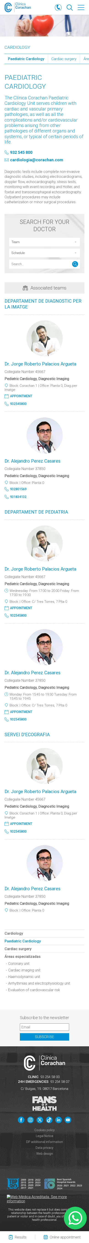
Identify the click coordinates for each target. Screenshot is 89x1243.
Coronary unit (18, 963)
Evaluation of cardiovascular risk (34, 990)
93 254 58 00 (50, 1077)
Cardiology (17, 47)
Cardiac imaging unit (24, 970)
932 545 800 (21, 152)
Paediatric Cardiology (26, 59)
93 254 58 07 (59, 1082)
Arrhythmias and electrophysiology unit (39, 983)
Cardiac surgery (63, 59)
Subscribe (44, 1037)
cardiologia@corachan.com (36, 160)
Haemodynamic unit (24, 977)
